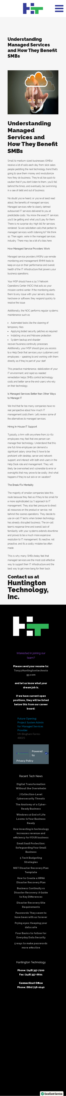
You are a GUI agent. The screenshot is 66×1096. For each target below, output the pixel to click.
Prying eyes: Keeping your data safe (31, 925)
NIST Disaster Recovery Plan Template (31, 870)
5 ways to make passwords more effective (30, 945)
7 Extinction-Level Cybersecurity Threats (31, 796)
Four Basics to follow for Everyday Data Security (30, 935)
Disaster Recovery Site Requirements (31, 904)
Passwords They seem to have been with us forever (31, 915)
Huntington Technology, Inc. (28, 590)
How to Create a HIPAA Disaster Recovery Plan (31, 880)
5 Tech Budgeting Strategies (31, 860)
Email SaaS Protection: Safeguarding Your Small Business (31, 847)
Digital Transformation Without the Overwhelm (31, 786)
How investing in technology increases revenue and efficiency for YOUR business (31, 833)
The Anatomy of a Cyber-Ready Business (31, 806)
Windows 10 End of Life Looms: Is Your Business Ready (31, 818)
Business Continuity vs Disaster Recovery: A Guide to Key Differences (31, 892)
